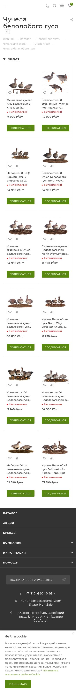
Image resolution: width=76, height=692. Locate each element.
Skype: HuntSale (41, 604)
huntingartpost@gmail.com (41, 601)
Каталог (10, 513)
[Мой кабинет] (62, 6)
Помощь (10, 562)
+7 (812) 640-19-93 (39, 593)
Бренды (9, 532)
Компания (12, 542)
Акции (8, 522)
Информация (14, 552)
